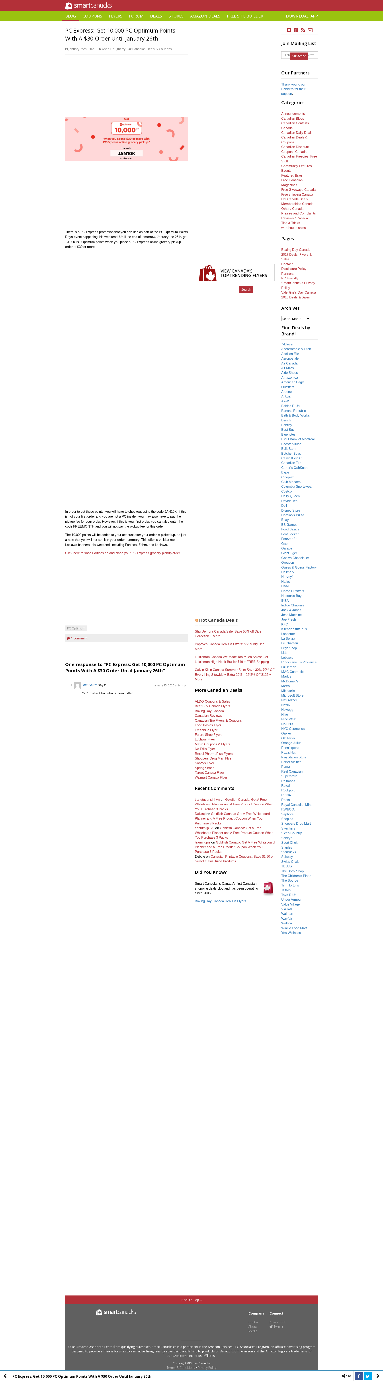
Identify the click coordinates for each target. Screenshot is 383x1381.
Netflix (285, 705)
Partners (287, 273)
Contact (287, 264)
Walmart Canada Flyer (211, 777)
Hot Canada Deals (218, 620)
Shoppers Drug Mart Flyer (214, 758)
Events (286, 170)
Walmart (287, 913)
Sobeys (286, 838)
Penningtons (290, 748)
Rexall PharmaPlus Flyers (214, 754)
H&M (285, 586)
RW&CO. (288, 809)
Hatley (286, 581)
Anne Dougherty (113, 49)
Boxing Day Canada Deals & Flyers (220, 901)
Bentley (286, 425)
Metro (285, 686)
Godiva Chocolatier (295, 558)
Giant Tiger (289, 553)
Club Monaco (291, 482)
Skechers (288, 828)
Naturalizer (289, 700)
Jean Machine (291, 615)
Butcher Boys (291, 453)
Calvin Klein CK (292, 458)
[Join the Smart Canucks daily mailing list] (310, 30)
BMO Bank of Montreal (298, 439)
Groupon (287, 562)
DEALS (156, 16)
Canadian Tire (291, 463)
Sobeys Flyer (204, 763)
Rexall (285, 785)
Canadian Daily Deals (297, 132)
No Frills (287, 724)
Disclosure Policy (294, 269)
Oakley (286, 733)
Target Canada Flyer (209, 772)
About (252, 1327)
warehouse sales (293, 228)
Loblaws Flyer (205, 739)
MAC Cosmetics (293, 672)
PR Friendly (289, 278)
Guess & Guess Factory (299, 567)
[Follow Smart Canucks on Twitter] (289, 30)
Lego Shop (289, 648)
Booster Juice (291, 444)
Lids (284, 652)
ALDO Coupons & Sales (212, 701)
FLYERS (115, 16)
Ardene (286, 391)
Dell (284, 505)
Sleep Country (291, 833)
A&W (285, 401)
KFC (284, 624)
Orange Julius (291, 743)
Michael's (288, 691)
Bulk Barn (288, 448)
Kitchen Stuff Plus (294, 629)
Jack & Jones (291, 610)
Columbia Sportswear (297, 486)
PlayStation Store (293, 757)
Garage (286, 548)
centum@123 (204, 828)
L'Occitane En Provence (299, 662)
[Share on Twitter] (368, 1376)
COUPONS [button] (92, 16)
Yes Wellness (291, 933)
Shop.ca (287, 819)
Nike (284, 714)
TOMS (286, 890)
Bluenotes (288, 434)
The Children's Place (296, 876)
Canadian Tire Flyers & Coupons (218, 720)
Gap (284, 543)
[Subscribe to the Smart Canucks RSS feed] (303, 30)
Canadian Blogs (292, 118)
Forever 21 (289, 539)
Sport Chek (289, 842)
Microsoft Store (292, 695)
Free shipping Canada (297, 194)
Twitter (278, 1327)
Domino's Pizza (292, 515)
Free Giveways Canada (298, 189)
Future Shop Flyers (209, 734)
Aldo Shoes (289, 372)
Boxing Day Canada (209, 711)
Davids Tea (289, 501)
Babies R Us (290, 406)
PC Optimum (76, 628)
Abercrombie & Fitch (296, 349)
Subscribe (299, 56)
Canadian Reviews (208, 715)
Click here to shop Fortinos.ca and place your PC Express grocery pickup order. (123, 553)
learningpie (202, 842)
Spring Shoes (204, 768)
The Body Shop (292, 871)
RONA (286, 795)
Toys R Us (289, 895)
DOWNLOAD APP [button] (302, 16)
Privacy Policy (207, 1367)
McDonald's (290, 681)
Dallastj (200, 814)
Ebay (285, 520)
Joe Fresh (288, 619)
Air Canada (289, 363)
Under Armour (291, 899)
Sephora (287, 814)
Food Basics (290, 529)
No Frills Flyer (205, 749)
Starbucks (288, 852)
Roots (285, 800)
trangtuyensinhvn (207, 799)
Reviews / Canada (294, 218)
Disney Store (290, 510)
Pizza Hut (288, 752)
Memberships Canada (297, 204)
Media (252, 1331)
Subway (287, 857)
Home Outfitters (292, 591)
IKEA (285, 600)
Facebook (278, 1322)
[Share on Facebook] (359, 1376)
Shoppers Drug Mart (296, 823)
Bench (286, 420)
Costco (286, 491)
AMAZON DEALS (205, 16)
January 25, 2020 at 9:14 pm (171, 685)
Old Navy (288, 738)
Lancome (288, 634)
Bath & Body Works (295, 415)
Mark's (286, 676)
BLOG (70, 16)
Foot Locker (290, 534)
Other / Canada (292, 208)
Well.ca (286, 923)
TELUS (286, 866)
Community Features (296, 166)
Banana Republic (293, 411)
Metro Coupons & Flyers (212, 744)
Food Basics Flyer (208, 725)
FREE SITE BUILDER (245, 16)
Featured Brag (291, 175)
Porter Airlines (291, 762)
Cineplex (287, 477)
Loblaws (287, 657)
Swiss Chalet (290, 861)
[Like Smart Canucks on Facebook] (296, 30)
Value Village (290, 904)
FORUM (136, 16)
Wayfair (286, 918)
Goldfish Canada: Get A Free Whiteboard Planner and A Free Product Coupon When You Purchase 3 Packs (234, 804)
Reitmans (288, 781)
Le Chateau (289, 643)
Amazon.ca (289, 377)
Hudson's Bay (291, 596)
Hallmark (287, 572)
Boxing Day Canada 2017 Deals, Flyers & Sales (296, 254)
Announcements (293, 113)
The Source (289, 880)
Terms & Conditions (181, 1367)
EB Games (289, 524)
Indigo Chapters (292, 605)
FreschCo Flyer (206, 730)
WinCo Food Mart (294, 928)
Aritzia (285, 396)
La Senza (288, 638)
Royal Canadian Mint (296, 804)
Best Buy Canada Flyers (212, 706)
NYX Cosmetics (293, 728)
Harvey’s (287, 577)
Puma (285, 766)
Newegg (287, 709)
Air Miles (287, 368)
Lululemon (288, 667)
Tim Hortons (290, 885)
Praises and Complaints (298, 213)
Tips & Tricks (290, 223)
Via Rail (286, 909)
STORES (176, 16)
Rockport (288, 790)
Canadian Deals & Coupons (152, 49)
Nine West (288, 719)
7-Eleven (287, 344)
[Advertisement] (191, 22)
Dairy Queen (290, 496)
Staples (286, 847)
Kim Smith (90, 685)
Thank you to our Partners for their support (293, 89)
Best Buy (288, 429)
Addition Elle (290, 354)
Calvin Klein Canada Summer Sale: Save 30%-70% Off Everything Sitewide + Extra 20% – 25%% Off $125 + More (234, 674)
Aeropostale (290, 358)
